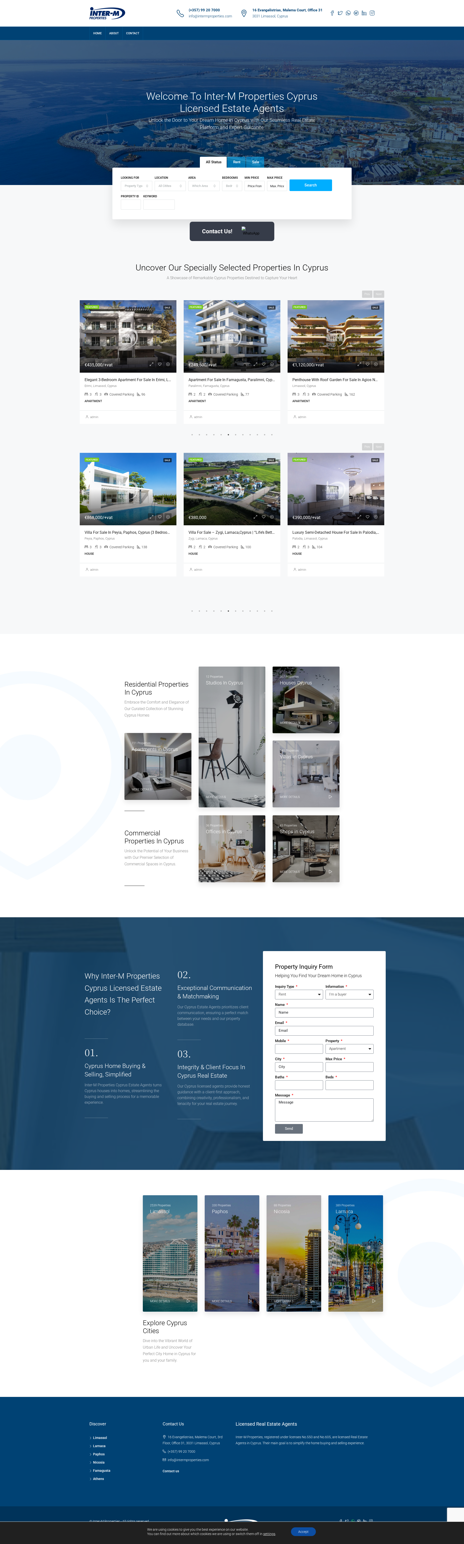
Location (161, 177)
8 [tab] (242, 434)
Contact (132, 33)
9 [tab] (250, 434)
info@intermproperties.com (210, 16)
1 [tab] (192, 434)
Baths (280, 1077)
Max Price (275, 177)
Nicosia (99, 1462)
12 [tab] (271, 434)
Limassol (100, 1438)
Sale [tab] (255, 162)
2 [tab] (199, 434)
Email (280, 1023)
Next (379, 294)
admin (94, 417)
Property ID (130, 196)
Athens (98, 1479)
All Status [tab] (214, 162)
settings (269, 1534)
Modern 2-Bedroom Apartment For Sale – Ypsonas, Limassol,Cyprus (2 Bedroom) (361, 379)
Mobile (281, 1041)
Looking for (130, 177)
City (278, 1059)
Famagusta (101, 1471)
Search (310, 185)
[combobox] (136, 186)
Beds (330, 1077)
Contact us (171, 1471)
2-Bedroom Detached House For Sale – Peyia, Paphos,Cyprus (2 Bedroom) (355, 532)
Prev (367, 294)
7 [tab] (235, 434)
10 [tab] (257, 434)
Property (333, 1041)
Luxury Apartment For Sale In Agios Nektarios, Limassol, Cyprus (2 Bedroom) (150, 379)
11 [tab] (264, 434)
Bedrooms (230, 177)
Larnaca (99, 1446)
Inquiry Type (285, 986)
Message (283, 1095)
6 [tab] (228, 434)
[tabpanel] (128, 362)
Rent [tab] (236, 162)
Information (335, 986)
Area (192, 177)
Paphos (99, 1454)
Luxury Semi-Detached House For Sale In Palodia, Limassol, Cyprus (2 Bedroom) (153, 532)
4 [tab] (213, 434)
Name (280, 1005)
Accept (303, 1532)
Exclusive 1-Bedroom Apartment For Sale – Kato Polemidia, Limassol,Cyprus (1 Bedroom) (264, 379)
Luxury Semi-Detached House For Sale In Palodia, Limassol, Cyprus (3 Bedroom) (256, 532)
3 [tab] (206, 434)
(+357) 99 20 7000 (204, 10)
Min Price (252, 177)
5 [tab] (221, 434)
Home (97, 33)
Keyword (150, 196)
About (114, 33)
